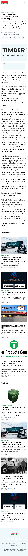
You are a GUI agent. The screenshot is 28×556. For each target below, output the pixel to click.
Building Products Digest (8, 32)
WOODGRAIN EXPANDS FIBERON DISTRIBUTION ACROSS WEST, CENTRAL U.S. (13, 259)
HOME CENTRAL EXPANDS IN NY (13, 327)
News (12, 12)
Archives (15, 543)
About (3, 7)
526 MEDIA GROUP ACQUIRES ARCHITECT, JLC (13, 294)
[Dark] (23, 2)
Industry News (5, 12)
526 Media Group (6, 543)
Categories (20, 7)
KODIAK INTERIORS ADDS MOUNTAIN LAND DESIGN (12, 478)
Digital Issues (11, 7)
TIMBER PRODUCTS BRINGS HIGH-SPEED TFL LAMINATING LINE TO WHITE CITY (13, 364)
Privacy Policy (22, 543)
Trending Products (6, 405)
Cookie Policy (14, 545)
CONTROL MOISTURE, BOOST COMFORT (13, 409)
